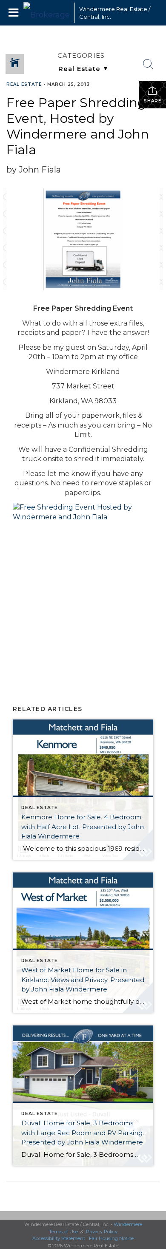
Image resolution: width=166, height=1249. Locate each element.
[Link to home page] (46, 12)
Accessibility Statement (58, 1238)
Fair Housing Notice (111, 1238)
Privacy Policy (101, 1232)
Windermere (128, 1224)
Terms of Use (63, 1232)
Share (152, 101)
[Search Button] (148, 64)
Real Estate (24, 84)
